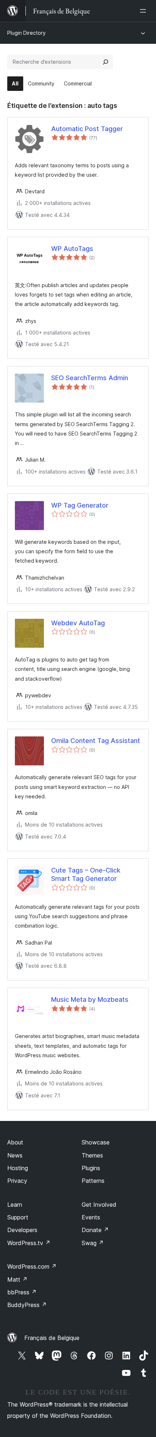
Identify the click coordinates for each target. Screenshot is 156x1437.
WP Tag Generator (79, 505)
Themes (92, 1155)
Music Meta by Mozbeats (89, 999)
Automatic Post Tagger (87, 129)
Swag (93, 1243)
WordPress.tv (28, 1243)
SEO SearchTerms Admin (89, 378)
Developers (22, 1230)
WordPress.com (32, 1266)
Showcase (96, 1142)
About (15, 1142)
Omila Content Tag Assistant (95, 740)
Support (17, 1217)
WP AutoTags (72, 248)
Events (91, 1217)
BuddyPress (27, 1304)
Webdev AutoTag (78, 623)
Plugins (91, 1168)
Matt (17, 1279)
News (14, 1155)
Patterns (93, 1180)
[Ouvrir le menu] (144, 11)
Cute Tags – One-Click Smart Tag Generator (85, 874)
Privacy (17, 1180)
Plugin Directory (26, 33)
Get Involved (99, 1204)
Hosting (17, 1168)
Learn (14, 1204)
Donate (95, 1230)
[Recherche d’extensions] (105, 62)
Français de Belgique (51, 1337)
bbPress (22, 1292)
